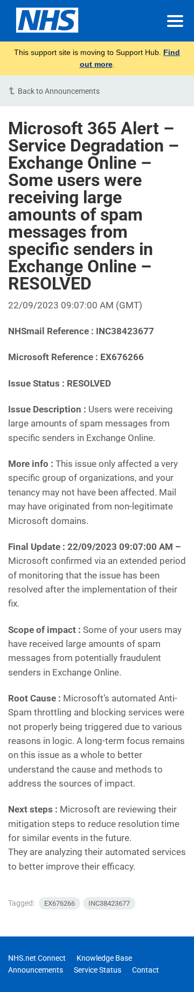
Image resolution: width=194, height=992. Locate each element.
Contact (145, 970)
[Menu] (175, 21)
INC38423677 (109, 903)
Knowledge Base (104, 958)
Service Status (97, 970)
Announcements (35, 970)
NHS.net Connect (37, 958)
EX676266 (59, 903)
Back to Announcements (59, 91)
